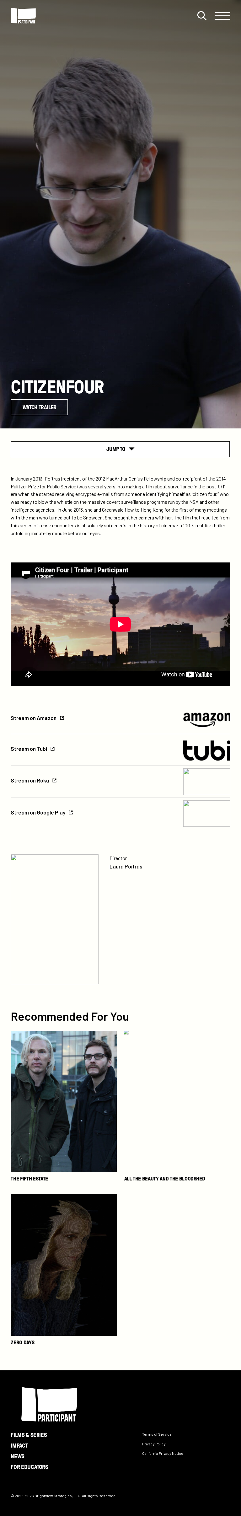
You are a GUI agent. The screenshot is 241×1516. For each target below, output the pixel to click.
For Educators (29, 1467)
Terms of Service (157, 1434)
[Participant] (23, 16)
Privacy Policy (154, 1444)
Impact (19, 1445)
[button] (202, 16)
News (17, 1456)
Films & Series (29, 1435)
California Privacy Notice (162, 1453)
